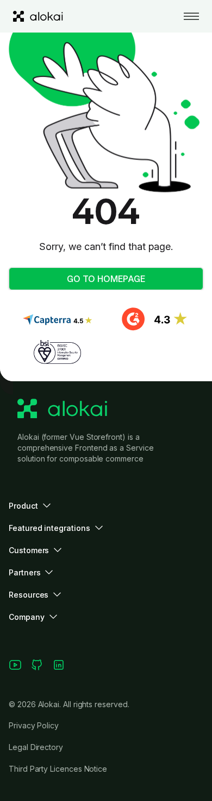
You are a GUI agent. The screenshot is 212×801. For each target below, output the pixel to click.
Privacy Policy (34, 725)
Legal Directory (36, 747)
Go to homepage (106, 278)
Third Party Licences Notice (58, 768)
